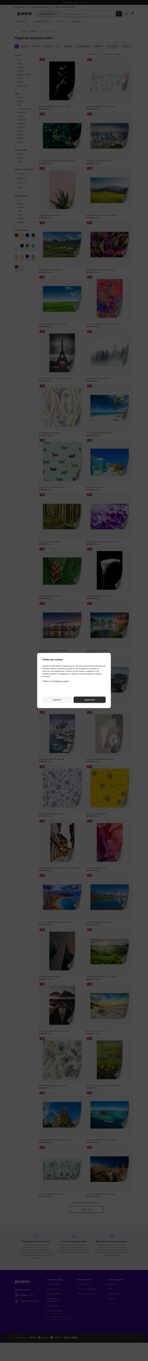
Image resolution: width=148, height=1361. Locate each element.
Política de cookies (61, 681)
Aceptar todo (89, 700)
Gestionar (57, 700)
